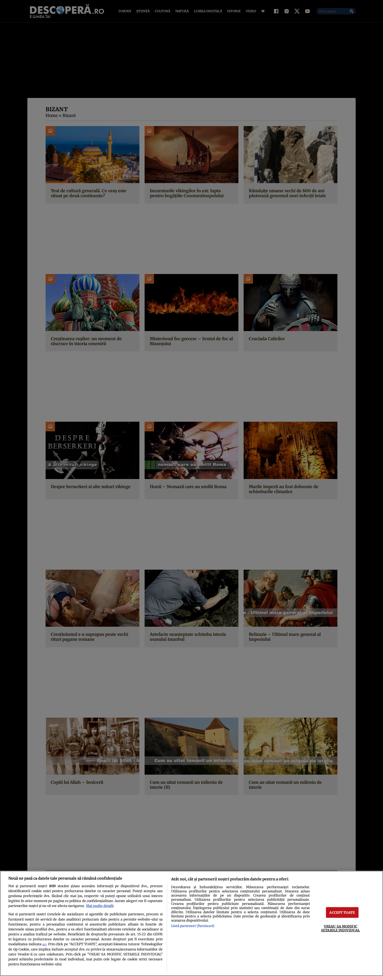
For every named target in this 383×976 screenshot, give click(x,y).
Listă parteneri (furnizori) (192, 926)
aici (44, 944)
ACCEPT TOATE (342, 912)
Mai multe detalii (100, 906)
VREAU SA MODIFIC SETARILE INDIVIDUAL (340, 928)
